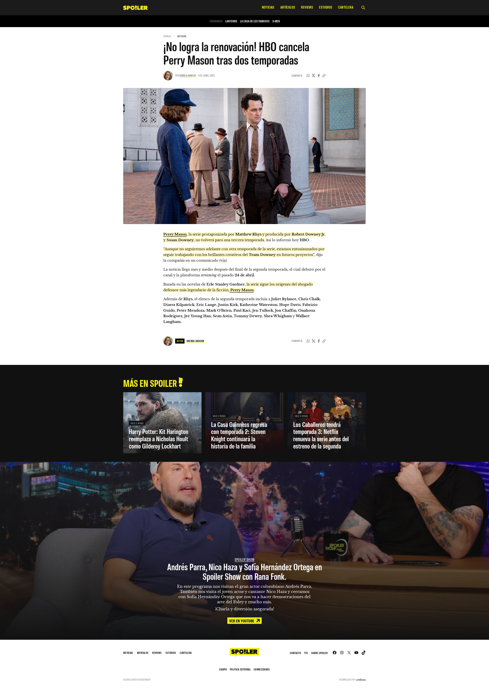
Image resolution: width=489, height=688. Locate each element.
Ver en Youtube (242, 620)
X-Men (276, 21)
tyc (306, 653)
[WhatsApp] (308, 75)
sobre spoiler (319, 653)
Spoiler (167, 36)
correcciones (262, 669)
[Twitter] (313, 75)
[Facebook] (319, 75)
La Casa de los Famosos (255, 21)
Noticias (181, 36)
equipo (223, 669)
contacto (295, 653)
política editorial (240, 669)
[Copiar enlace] (324, 75)
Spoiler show (245, 559)
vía (223, 260)
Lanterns (231, 21)
